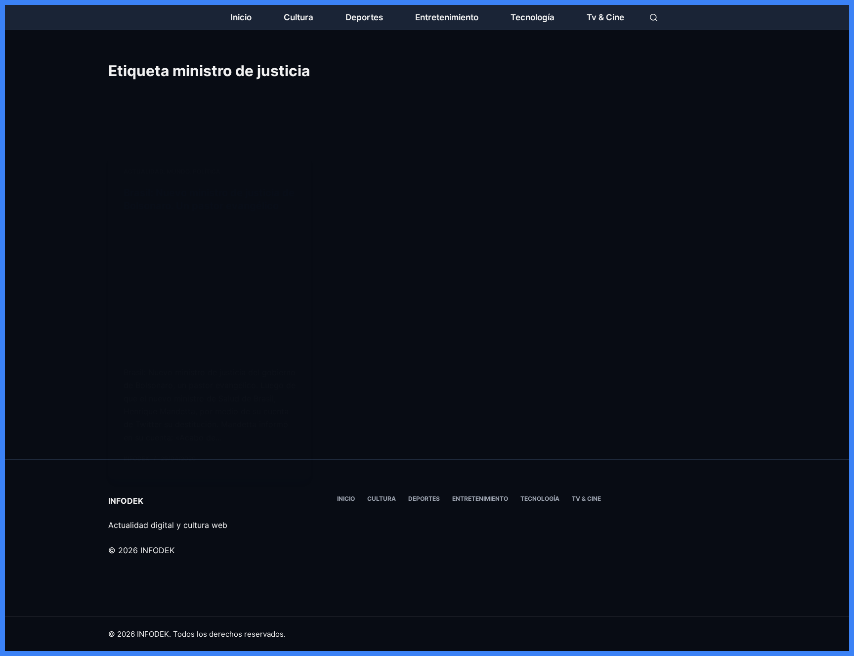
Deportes (364, 17)
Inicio (241, 17)
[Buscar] (653, 17)
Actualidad (143, 171)
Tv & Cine (605, 17)
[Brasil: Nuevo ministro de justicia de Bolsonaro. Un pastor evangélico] (209, 289)
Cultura (298, 17)
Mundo (178, 171)
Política (206, 171)
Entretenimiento (446, 17)
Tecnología (533, 17)
